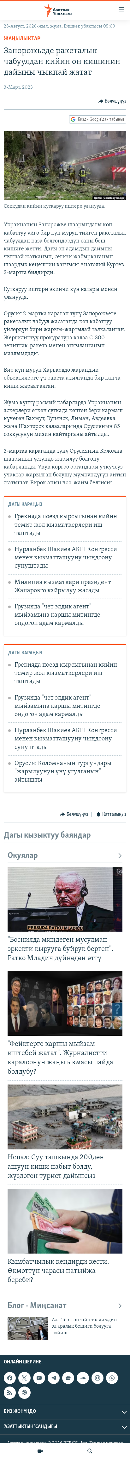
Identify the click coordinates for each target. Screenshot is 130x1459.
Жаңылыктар (22, 39)
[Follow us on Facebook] (10, 1378)
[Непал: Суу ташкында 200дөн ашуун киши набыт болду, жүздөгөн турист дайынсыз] (65, 1117)
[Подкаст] (24, 1393)
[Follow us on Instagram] (97, 1378)
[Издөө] (89, 1451)
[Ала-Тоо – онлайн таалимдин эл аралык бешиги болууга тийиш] (28, 1328)
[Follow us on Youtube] (39, 1378)
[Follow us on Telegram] (54, 1378)
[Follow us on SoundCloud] (83, 1378)
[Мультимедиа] (40, 1451)
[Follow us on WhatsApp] (112, 1378)
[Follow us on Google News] (68, 1378)
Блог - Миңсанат (37, 1306)
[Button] (112, 101)
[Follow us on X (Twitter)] (24, 1378)
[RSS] (10, 1393)
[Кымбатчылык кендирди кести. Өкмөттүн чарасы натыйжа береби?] (65, 1221)
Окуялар (23, 856)
